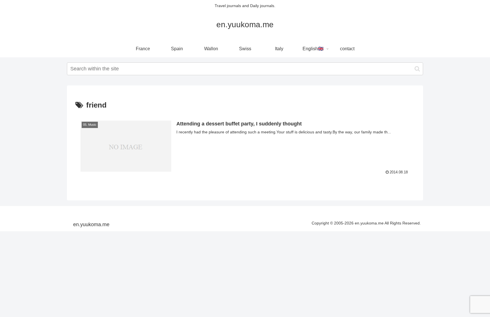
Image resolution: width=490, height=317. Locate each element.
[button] (417, 69)
